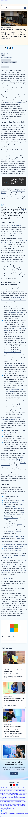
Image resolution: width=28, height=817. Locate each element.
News (2, 27)
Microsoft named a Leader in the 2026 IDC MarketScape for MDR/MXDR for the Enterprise (14, 700)
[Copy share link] (5, 48)
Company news (7, 807)
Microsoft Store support (8, 791)
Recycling (21, 814)
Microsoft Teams (13, 801)
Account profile (18, 790)
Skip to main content (4, 0)
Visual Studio (16, 805)
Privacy (23, 813)
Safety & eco (15, 814)
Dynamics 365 (16, 800)
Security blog (7, 566)
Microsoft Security (9, 800)
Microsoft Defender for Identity (12, 352)
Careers (20, 805)
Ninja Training (20, 538)
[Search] (25, 8)
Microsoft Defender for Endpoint (15, 312)
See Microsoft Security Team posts (9, 640)
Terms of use (5, 814)
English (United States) (4, 809)
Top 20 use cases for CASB (17, 502)
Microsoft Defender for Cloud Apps (9, 62)
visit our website (11, 564)
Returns (14, 791)
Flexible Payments (18, 793)
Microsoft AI (2, 800)
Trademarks (11, 814)
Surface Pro (2, 787)
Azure (7, 802)
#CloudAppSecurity (20, 560)
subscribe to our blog (20, 500)
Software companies (9, 805)
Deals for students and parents (17, 797)
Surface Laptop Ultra (15, 787)
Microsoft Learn (20, 802)
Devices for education (8, 794)
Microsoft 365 (21, 800)
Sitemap (12, 813)
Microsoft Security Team (6, 38)
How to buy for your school (15, 796)
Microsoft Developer (13, 802)
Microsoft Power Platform (5, 801)
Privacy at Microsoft (14, 807)
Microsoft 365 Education (5, 796)
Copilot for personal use (18, 789)
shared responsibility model (13, 102)
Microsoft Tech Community (15, 804)
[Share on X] (10, 48)
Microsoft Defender (6, 59)
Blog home (4, 4)
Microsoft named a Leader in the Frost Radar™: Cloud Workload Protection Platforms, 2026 (14, 669)
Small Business (3, 802)
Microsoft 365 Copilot (21, 801)
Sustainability (11, 808)
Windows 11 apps (11, 790)
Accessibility (6, 808)
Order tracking (19, 791)
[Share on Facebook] (8, 48)
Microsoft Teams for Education (19, 794)
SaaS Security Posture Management (11, 225)
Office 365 (14, 233)
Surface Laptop (8, 787)
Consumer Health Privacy (5, 813)
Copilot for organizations (8, 789)
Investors (20, 807)
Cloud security (5, 66)
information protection (14, 531)
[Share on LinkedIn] (12, 48)
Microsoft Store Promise (10, 793)
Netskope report (5, 578)
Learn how (14, 773)
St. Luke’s (3, 191)
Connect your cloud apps (11, 518)
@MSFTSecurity (7, 570)
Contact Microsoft (17, 813)
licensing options (18, 508)
